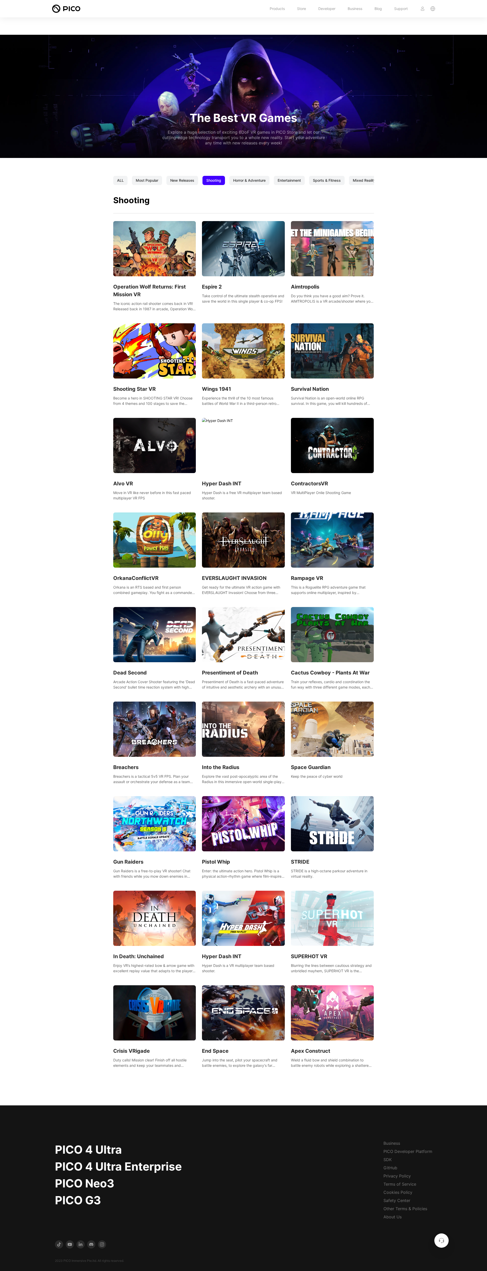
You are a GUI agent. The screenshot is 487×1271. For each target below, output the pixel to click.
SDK (387, 1159)
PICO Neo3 (84, 1183)
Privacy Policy (397, 1175)
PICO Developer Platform (407, 1151)
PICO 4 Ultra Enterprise (118, 1166)
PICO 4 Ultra (88, 1150)
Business (355, 8)
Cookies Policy (397, 1192)
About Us (392, 1216)
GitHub (390, 1167)
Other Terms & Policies (405, 1208)
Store (301, 8)
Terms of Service (399, 1184)
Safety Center (396, 1200)
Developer (326, 8)
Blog (378, 8)
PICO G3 (78, 1200)
